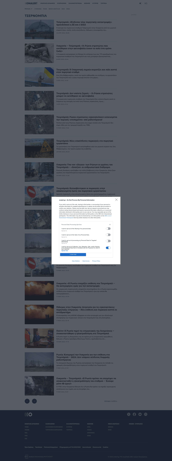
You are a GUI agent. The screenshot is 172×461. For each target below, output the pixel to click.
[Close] (117, 200)
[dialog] (86, 230)
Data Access (86, 261)
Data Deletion (76, 261)
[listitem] (86, 225)
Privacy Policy (96, 261)
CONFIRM (73, 254)
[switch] (108, 228)
